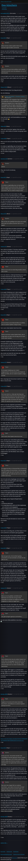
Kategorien (9, 851)
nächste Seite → (4, 842)
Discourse (14, 858)
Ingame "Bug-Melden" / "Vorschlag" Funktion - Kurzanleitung (15, 96)
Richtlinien (15, 851)
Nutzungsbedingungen (6, 854)
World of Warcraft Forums (6, 1)
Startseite (3, 851)
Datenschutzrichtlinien (18, 854)
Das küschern (9, 5)
